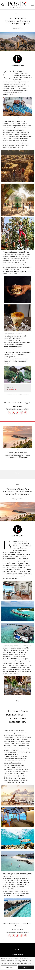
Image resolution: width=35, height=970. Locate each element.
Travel (17, 449)
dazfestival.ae (11, 389)
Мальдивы (17, 926)
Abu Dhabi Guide (10, 403)
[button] (5, 107)
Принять (25, 967)
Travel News (26, 924)
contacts (17, 949)
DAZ (20, 403)
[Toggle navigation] (32, 5)
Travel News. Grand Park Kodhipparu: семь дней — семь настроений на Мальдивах (17, 455)
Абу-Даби (27, 403)
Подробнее (9, 967)
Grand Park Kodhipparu (12, 924)
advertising (17, 954)
